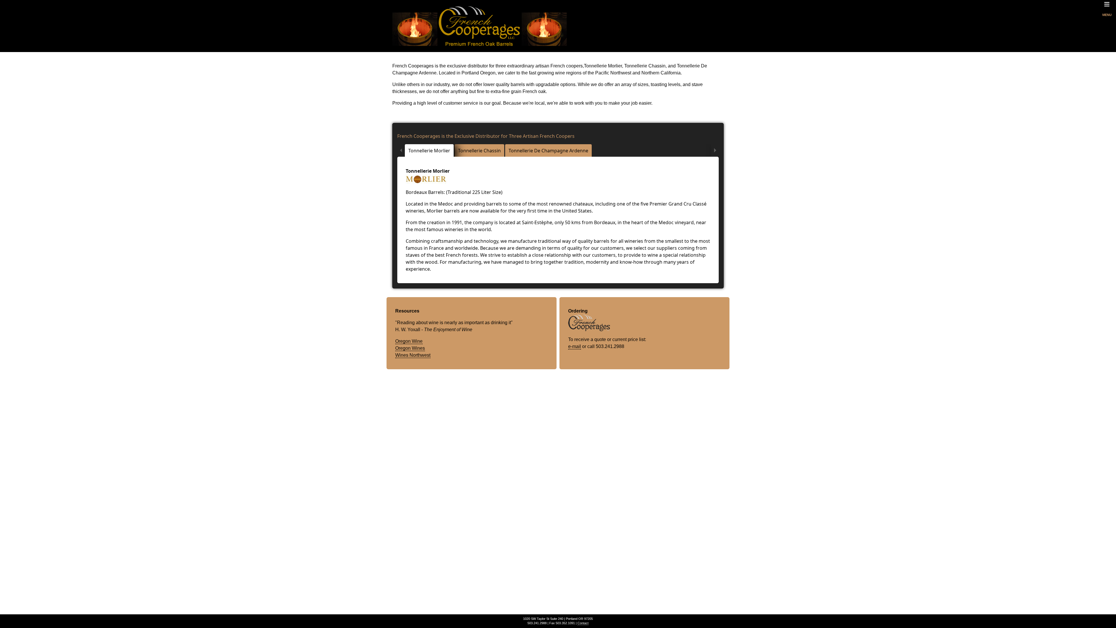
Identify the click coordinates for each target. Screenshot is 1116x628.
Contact (583, 623)
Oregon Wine (409, 341)
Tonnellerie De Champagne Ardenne (548, 150)
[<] (401, 150)
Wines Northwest (412, 355)
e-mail (574, 346)
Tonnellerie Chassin (479, 150)
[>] (715, 150)
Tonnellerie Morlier (429, 150)
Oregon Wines (410, 348)
